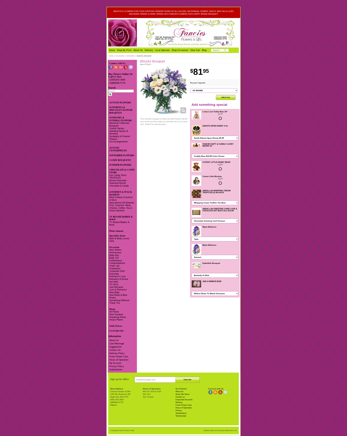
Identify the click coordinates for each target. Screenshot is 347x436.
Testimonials (181, 416)
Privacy (179, 410)
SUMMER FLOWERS (120, 164)
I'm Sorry (113, 284)
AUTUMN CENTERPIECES (118, 149)
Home (112, 50)
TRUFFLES (115, 177)
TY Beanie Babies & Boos (119, 223)
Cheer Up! (114, 266)
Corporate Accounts (184, 399)
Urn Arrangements (118, 141)
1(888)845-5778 (117, 83)
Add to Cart (225, 97)
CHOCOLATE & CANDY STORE (122, 171)
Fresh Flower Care (118, 356)
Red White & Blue (118, 295)
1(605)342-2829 (117, 79)
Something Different (119, 300)
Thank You (114, 303)
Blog (204, 50)
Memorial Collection (119, 123)
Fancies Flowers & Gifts (190, 32)
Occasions (120, 56)
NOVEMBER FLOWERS (121, 155)
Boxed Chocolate (117, 180)
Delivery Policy (117, 353)
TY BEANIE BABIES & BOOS (121, 218)
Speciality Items (117, 235)
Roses (112, 297)
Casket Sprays (116, 128)
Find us (113, 405)
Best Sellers (115, 250)
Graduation (114, 268)
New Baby (130, 56)
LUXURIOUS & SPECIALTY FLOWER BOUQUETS (120, 110)
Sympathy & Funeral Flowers (119, 137)
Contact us (180, 397)
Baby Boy (114, 255)
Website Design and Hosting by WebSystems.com (220, 430)
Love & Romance (118, 289)
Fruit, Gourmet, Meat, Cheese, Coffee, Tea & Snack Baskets (120, 208)
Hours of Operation (118, 360)
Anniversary (115, 252)
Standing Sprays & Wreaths (118, 132)
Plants (112, 308)
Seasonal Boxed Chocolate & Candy (119, 184)
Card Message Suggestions (116, 345)
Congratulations (117, 263)
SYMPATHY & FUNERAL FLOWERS (120, 119)
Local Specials (162, 50)
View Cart (195, 50)
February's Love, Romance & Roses (118, 277)
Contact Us (115, 350)
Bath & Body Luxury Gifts (119, 239)
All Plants (114, 311)
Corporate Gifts (117, 271)
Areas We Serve (182, 394)
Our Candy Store (117, 175)
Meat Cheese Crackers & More (121, 198)
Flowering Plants (117, 317)
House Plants (116, 319)
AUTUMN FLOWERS (120, 102)
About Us (138, 50)
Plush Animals (116, 230)
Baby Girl (114, 258)
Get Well (113, 282)
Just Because (116, 287)
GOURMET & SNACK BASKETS (120, 193)
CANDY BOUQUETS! (120, 159)
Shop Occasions (180, 50)
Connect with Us (117, 63)
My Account (115, 363)
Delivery (149, 50)
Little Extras (115, 325)
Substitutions (115, 369)
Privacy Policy (116, 366)
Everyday (114, 274)
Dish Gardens (116, 314)
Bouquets (114, 125)
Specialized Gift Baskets (121, 202)
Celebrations (115, 260)
